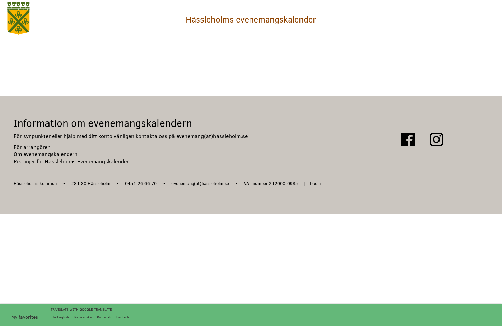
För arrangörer (32, 146)
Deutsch (122, 317)
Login (315, 183)
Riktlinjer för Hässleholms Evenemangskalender (71, 161)
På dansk (104, 317)
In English (61, 317)
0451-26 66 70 (141, 183)
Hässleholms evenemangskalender (251, 19)
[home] (18, 19)
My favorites (24, 317)
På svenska (83, 317)
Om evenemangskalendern (46, 154)
